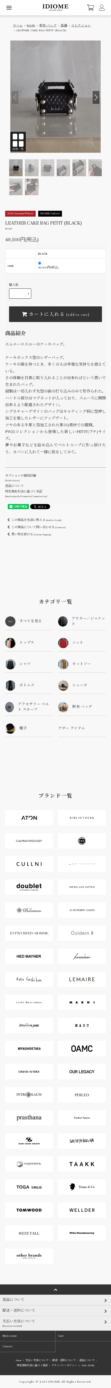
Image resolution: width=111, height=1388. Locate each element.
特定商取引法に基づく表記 (32, 1365)
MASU (31, 25)
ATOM (91, 1365)
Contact (8, 1346)
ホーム (18, 25)
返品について (14, 486)
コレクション (81, 25)
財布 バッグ (48, 25)
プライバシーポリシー (64, 1365)
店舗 (64, 25)
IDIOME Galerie (50, 213)
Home (19, 1360)
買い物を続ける (31, 534)
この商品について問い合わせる (38, 527)
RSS (84, 1365)
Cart (61, 1335)
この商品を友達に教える (36, 520)
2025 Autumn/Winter (20, 213)
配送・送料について (64, 1360)
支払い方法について (37, 1360)
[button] (96, 97)
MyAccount (10, 1335)
